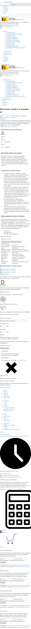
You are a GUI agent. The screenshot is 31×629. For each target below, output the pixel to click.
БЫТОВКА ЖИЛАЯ (10, 32)
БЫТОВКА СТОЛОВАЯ (11, 37)
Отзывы (6, 9)
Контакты (6, 11)
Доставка (6, 8)
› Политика (5, 406)
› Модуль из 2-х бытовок (9, 425)
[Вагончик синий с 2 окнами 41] (8, 117)
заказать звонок (5, 17)
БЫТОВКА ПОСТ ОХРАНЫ (12, 40)
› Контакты (5, 401)
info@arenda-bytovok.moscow (11, 25)
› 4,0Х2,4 (5, 428)
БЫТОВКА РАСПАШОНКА (12, 46)
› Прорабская (6, 416)
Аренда (5, 31)
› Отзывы (5, 404)
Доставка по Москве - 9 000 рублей (10, 337)
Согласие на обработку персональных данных (17, 565)
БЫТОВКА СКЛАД (10, 35)
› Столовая (5, 419)
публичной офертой (21, 487)
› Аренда (5, 391)
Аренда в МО (7, 53)
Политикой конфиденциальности (21, 566)
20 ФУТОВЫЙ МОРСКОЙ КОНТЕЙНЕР (15, 47)
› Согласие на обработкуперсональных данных (9, 408)
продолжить (8, 387)
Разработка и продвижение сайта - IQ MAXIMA (11, 489)
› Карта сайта (6, 397)
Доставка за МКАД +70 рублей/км (9, 338)
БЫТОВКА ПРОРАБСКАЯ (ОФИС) (14, 34)
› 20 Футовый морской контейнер (11, 429)
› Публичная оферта (8, 410)
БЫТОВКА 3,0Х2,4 (10, 43)
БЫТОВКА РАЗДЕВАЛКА (12, 38)
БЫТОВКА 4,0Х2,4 (10, 44)
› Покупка (5, 393)
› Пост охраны (6, 421)
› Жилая (5, 418)
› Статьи (5, 403)
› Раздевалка (6, 423)
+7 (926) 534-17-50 (7, 27)
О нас (5, 6)
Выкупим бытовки (8, 54)
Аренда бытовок (8, 2)
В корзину (2, 387)
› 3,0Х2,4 (5, 426)
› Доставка (5, 394)
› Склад (5, 415)
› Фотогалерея (6, 396)
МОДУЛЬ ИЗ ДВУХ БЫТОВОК (13, 41)
